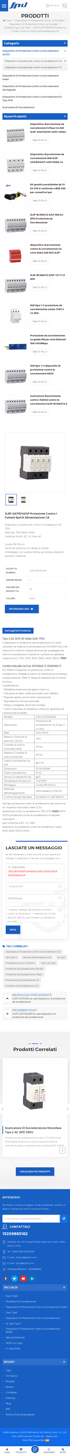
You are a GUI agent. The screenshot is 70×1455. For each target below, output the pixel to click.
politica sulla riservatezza (20, 1414)
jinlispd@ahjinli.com (26, 1257)
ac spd (61, 957)
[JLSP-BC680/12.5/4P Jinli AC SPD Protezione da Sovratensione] (15, 226)
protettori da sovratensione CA (22, 985)
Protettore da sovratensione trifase (24, 974)
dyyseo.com (52, 1436)
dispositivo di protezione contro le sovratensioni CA (33, 951)
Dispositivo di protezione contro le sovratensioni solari (30, 77)
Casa (8, 20)
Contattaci (11, 1392)
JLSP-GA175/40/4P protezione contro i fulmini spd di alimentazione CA (32, 873)
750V (64, 658)
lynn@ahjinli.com (25, 1263)
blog (8, 1403)
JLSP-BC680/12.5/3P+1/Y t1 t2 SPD (47, 277)
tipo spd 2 (11, 957)
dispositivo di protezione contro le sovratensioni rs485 (33, 1330)
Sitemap (10, 1398)
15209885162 (15, 1234)
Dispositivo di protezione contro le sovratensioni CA (38, 24)
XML (8, 1409)
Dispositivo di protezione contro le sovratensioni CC (33, 67)
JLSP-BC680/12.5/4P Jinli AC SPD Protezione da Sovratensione (46, 218)
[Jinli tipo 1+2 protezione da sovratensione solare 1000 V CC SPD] (15, 316)
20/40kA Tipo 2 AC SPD (17, 27)
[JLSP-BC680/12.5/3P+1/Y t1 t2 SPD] (15, 286)
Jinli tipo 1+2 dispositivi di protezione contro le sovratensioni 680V (45, 369)
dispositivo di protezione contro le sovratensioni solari (36, 1307)
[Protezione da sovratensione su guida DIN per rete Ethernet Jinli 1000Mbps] (15, 347)
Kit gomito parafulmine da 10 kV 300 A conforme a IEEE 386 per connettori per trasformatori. (48, 188)
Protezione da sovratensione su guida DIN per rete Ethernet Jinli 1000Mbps (48, 339)
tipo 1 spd (11, 1312)
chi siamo (11, 1375)
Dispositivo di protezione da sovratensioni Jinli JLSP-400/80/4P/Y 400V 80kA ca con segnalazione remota (47, 158)
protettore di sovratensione (21, 1301)
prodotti (10, 1381)
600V (56, 811)
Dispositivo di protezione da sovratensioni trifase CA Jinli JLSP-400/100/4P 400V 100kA (48, 128)
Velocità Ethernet (15, 1337)
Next (67, 1109)
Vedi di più (39, 140)
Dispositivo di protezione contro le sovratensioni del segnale (30, 88)
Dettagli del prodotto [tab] (18, 630)
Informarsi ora (19, 608)
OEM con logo (14, 1343)
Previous (2, 1109)
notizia (10, 1386)
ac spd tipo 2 (13, 1323)
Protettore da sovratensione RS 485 (24, 968)
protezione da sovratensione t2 (22, 980)
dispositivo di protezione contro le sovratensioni (33, 1318)
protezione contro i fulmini (20, 963)
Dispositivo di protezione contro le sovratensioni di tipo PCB (32, 98)
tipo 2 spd (12, 1296)
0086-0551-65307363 (23, 1251)
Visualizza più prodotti (35, 1171)
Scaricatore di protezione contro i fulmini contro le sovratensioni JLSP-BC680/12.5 (48, 400)
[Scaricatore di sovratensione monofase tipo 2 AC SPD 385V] (35, 1090)
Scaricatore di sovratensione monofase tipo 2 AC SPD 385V (33, 1130)
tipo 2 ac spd (48, 963)
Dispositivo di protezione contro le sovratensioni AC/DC (30, 52)
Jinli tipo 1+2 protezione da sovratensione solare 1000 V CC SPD (47, 309)
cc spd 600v (13, 1348)
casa (8, 1370)
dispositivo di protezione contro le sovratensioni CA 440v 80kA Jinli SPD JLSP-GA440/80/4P (46, 249)
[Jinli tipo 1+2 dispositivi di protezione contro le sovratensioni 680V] (15, 377)
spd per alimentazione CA (37, 957)
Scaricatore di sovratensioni (18, 107)
